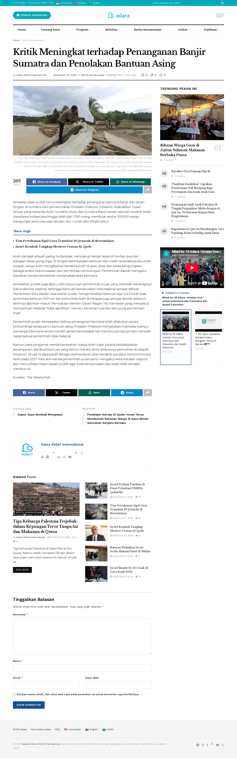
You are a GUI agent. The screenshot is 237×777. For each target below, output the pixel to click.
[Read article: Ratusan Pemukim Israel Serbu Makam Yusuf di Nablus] (96, 554)
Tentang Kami (50, 29)
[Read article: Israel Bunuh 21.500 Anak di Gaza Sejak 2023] (96, 574)
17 (139, 535)
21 (139, 576)
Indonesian (74, 729)
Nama (18, 661)
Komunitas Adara (41, 729)
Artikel (182, 29)
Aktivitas (111, 29)
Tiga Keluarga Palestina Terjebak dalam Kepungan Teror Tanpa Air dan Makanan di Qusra (45, 526)
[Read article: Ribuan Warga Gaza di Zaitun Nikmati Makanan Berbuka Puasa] (192, 117)
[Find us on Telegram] (197, 745)
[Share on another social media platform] (148, 189)
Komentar (20, 614)
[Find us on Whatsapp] (222, 745)
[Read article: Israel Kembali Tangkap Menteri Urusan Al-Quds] (96, 533)
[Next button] (221, 304)
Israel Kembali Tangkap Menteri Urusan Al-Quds (53, 246)
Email (18, 677)
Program (82, 29)
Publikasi (210, 29)
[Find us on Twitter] (212, 744)
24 (17, 541)
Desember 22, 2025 (64, 75)
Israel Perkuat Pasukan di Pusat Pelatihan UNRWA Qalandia (127, 488)
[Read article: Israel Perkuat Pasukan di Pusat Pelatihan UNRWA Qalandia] (96, 490)
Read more (24, 569)
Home (22, 29)
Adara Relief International (31, 75)
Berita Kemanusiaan (147, 29)
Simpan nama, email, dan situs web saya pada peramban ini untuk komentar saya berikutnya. (78, 694)
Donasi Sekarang (33, 15)
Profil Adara (20, 729)
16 (139, 497)
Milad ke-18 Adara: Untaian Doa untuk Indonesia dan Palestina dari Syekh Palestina (185, 301)
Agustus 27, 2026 (59, 537)
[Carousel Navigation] (218, 304)
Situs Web (92, 677)
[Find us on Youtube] (217, 745)
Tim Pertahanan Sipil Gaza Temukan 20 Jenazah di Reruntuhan (65, 241)
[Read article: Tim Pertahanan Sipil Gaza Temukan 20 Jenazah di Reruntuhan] (96, 512)
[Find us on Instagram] (203, 745)
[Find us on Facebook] (207, 745)
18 (139, 518)
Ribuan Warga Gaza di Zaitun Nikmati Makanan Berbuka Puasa (182, 150)
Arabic (110, 729)
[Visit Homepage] (118, 15)
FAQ (57, 729)
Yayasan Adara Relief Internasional (40, 744)
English (93, 729)
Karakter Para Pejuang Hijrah (190, 171)
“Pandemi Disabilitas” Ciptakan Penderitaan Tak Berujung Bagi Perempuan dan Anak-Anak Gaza (193, 188)
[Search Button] (221, 3)
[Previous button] (215, 304)
